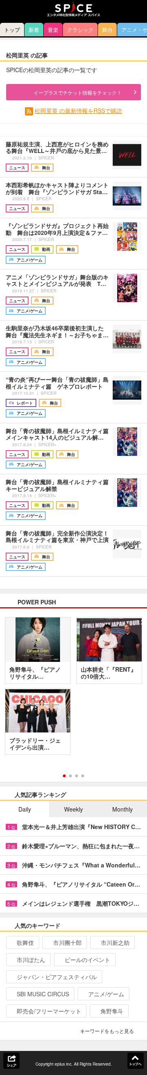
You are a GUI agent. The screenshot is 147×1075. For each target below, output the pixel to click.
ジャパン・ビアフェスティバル (57, 977)
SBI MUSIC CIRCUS (43, 994)
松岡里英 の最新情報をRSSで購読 (78, 110)
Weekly (73, 809)
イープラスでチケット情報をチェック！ (77, 92)
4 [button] (82, 775)
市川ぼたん (31, 960)
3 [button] (76, 775)
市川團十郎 (67, 942)
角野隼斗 (111, 1011)
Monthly (122, 809)
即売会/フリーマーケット (49, 1011)
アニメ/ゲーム (106, 994)
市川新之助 (115, 942)
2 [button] (70, 775)
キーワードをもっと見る (107, 1030)
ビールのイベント (87, 960)
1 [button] (64, 775)
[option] (73, 689)
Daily (24, 809)
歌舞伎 (25, 942)
